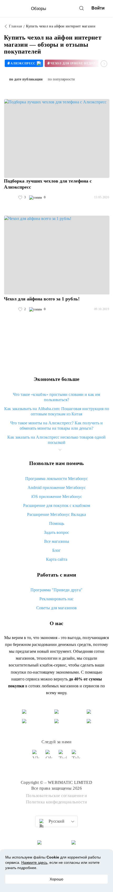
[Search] (81, 8)
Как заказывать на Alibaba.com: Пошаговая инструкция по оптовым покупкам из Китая (56, 411)
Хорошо (56, 879)
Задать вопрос (56, 532)
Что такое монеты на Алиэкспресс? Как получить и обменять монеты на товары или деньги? (56, 425)
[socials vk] (36, 756)
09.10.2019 (101, 309)
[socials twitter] (63, 756)
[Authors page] (9, 197)
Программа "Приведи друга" (56, 590)
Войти (98, 8)
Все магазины (56, 541)
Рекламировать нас (56, 599)
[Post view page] (57, 138)
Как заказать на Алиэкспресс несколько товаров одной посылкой (56, 440)
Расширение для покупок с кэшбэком (56, 505)
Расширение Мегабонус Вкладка (56, 514)
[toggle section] (60, 449)
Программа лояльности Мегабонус (56, 478)
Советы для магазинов (56, 608)
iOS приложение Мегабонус (56, 496)
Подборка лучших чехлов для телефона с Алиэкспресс (48, 184)
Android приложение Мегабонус (57, 487)
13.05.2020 (101, 197)
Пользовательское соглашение (55, 795)
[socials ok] (49, 756)
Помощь (56, 523)
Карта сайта (56, 559)
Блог (56, 550)
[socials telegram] (76, 756)
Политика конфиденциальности (56, 802)
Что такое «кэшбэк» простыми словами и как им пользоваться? (56, 397)
